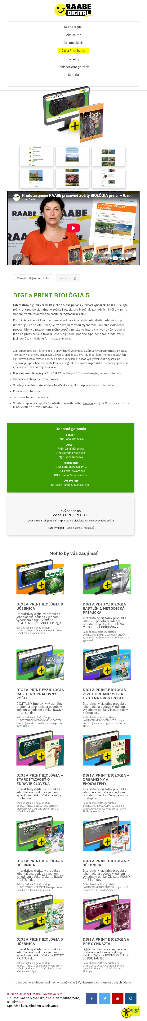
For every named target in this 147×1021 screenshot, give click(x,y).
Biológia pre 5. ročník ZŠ (80, 527)
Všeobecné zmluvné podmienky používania (45, 982)
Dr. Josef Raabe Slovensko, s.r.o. (70, 485)
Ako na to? (73, 35)
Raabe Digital (73, 27)
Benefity (73, 59)
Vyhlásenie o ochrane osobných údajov (105, 982)
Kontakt (73, 75)
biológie (88, 403)
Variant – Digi (68, 278)
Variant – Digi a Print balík (33, 278)
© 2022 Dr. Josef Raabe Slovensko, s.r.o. (35, 994)
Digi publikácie (73, 43)
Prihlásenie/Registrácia (73, 67)
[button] (126, 1012)
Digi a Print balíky (73, 50)
